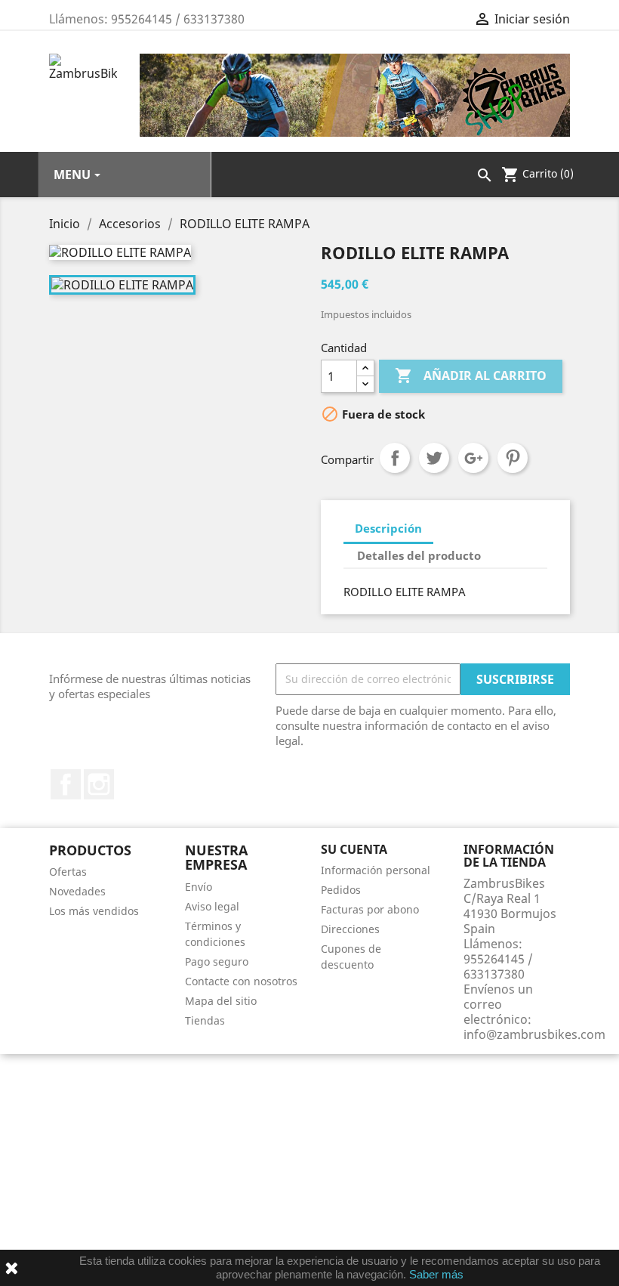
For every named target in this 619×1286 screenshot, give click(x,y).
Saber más (436, 1274)
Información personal (375, 870)
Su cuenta (354, 849)
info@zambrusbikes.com (534, 1034)
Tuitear (434, 458)
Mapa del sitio (221, 1001)
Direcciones (350, 929)
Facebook (66, 784)
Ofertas (68, 871)
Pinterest (512, 458)
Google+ (473, 458)
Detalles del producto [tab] (419, 555)
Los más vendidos (94, 911)
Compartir (395, 458)
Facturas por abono (370, 909)
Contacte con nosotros (241, 981)
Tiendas (205, 1020)
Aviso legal (212, 906)
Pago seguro (216, 961)
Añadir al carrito (471, 375)
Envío (198, 886)
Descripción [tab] (388, 528)
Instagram (99, 784)
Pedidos (341, 890)
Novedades (77, 891)
